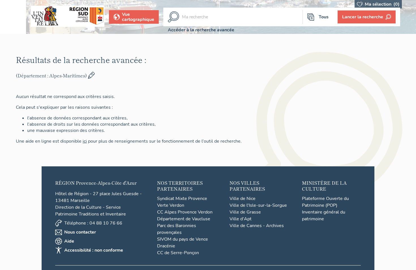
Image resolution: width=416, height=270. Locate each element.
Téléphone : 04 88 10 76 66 (93, 223)
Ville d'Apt (241, 219)
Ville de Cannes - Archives (257, 226)
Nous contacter (80, 232)
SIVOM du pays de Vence (182, 239)
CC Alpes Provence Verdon (185, 212)
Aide (69, 241)
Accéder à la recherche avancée (201, 30)
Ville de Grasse (245, 212)
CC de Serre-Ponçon (178, 253)
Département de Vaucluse (183, 219)
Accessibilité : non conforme (93, 250)
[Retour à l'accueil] (13, 17)
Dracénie (166, 246)
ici (87, 141)
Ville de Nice (243, 198)
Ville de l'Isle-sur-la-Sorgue (258, 205)
